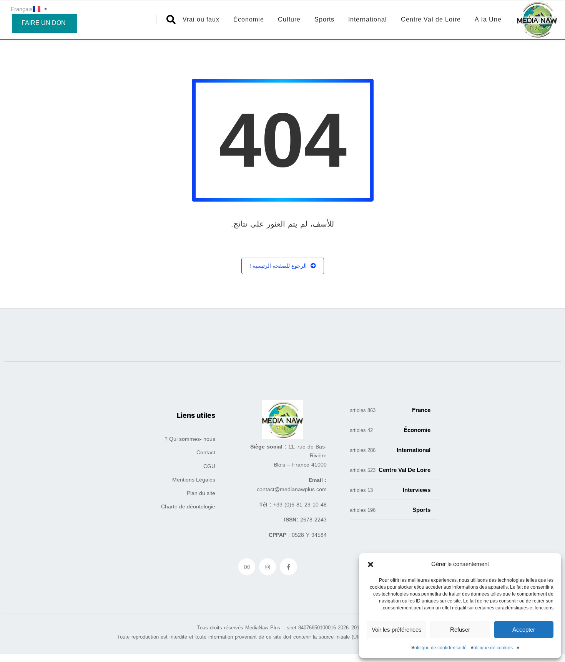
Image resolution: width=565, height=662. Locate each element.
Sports (324, 19)
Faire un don (44, 23)
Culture (289, 19)
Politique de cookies (491, 647)
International (367, 19)
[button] (370, 564)
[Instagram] (267, 566)
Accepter (523, 629)
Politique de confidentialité (439, 647)
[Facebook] (288, 566)
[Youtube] (246, 566)
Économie (248, 19)
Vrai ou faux (201, 19)
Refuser (460, 629)
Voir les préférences (397, 629)
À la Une (488, 19)
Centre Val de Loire (431, 19)
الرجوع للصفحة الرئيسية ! (278, 266)
